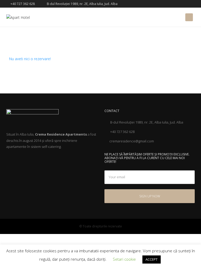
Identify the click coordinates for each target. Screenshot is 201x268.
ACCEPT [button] (152, 259)
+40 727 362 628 (22, 4)
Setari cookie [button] (124, 259)
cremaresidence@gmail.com (131, 141)
